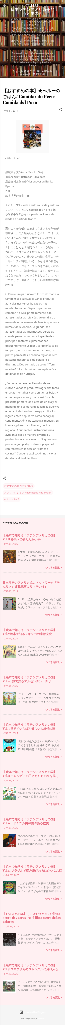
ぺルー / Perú (11, 499)
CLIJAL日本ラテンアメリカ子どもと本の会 (32, 9)
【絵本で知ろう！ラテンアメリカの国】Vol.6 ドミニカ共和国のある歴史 (30, 821)
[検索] (60, 7)
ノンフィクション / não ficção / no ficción (27, 492)
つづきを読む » (53, 567)
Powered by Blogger (34, 1012)
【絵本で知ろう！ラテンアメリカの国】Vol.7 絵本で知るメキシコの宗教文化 (30, 632)
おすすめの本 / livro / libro (18, 486)
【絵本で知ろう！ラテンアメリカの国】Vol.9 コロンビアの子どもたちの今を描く (31, 774)
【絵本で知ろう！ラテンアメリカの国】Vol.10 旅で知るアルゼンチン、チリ (30, 679)
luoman (41, 1019)
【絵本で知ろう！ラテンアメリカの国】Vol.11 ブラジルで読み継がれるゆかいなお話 (32, 868)
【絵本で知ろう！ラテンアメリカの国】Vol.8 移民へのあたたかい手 (30, 537)
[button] (60, 110)
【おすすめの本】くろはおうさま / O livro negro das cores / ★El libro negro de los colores (32, 918)
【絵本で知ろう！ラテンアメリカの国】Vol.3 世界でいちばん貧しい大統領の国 (30, 726)
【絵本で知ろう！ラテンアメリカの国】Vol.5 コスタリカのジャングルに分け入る (30, 967)
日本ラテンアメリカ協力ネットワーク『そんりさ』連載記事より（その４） (31, 584)
